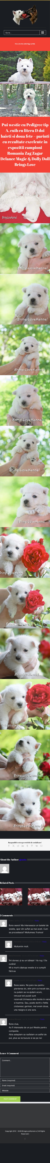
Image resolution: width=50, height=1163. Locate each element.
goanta (23, 859)
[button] (2, 897)
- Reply (36, 921)
